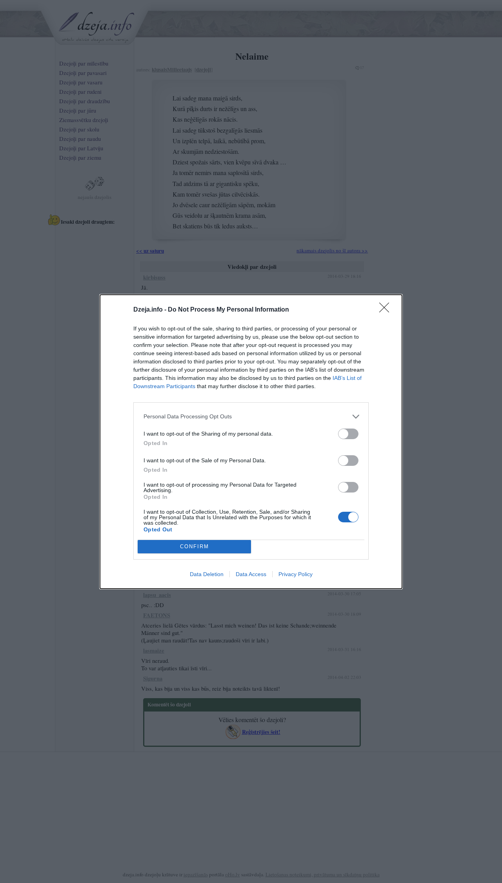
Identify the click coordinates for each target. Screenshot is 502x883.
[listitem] (251, 416)
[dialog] (251, 442)
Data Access (251, 574)
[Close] (386, 310)
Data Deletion (207, 574)
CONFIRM (194, 546)
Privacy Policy (295, 574)
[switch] (348, 434)
